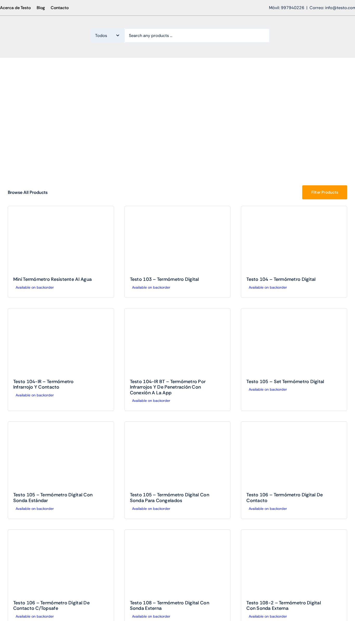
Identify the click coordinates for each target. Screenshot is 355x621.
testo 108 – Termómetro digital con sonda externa (169, 606)
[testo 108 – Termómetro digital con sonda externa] (177, 565)
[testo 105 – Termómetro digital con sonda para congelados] (177, 457)
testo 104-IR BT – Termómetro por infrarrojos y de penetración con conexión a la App (168, 387)
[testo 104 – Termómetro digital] (294, 241)
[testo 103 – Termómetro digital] (177, 241)
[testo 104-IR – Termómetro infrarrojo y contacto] (61, 344)
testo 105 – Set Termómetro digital (285, 381)
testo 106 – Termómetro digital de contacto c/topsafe (51, 606)
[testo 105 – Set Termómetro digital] (294, 344)
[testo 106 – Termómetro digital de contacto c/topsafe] (61, 565)
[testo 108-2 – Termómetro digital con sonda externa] (294, 565)
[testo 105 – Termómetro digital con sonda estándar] (61, 457)
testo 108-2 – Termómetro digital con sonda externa (283, 606)
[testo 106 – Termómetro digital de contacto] (294, 457)
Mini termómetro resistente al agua (52, 279)
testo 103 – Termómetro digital (164, 279)
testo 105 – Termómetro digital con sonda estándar (53, 498)
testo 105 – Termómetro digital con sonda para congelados (169, 498)
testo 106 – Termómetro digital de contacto (284, 498)
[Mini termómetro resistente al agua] (61, 241)
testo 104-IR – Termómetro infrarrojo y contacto (43, 384)
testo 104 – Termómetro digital (280, 279)
